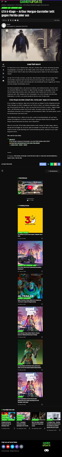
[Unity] (21, 447)
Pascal (8, 24)
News (37, 156)
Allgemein (4, 7)
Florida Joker (24, 156)
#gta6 (12, 143)
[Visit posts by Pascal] (4, 25)
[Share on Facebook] (8, 20)
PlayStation (14, 7)
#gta (16, 143)
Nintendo (26, 232)
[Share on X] (11, 20)
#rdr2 (28, 143)
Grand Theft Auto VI (31, 156)
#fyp (34, 143)
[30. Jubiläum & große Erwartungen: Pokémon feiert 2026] (30, 220)
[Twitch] (17, 447)
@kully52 (12, 139)
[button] (3, 2)
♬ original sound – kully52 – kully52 (18, 145)
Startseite (4, 5)
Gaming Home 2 (11, 5)
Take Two (17, 158)
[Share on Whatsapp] (13, 20)
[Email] (15, 20)
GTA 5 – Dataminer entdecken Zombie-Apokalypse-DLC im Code (22, 424)
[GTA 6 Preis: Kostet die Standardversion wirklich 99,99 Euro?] (30, 253)
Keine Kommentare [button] (53, 171)
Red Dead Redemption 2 (52, 156)
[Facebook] (3, 447)
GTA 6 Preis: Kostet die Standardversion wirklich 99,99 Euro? (29, 268)
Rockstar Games (11, 158)
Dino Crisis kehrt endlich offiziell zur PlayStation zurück (37, 424)
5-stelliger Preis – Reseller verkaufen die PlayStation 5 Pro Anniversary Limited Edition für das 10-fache (53, 425)
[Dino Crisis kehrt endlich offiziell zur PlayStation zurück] (38, 416)
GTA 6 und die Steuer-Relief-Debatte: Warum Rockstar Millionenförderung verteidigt (28, 334)
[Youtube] (8, 447)
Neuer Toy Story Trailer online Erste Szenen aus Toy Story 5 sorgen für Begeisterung (29, 301)
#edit (31, 143)
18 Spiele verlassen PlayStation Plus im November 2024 (6, 424)
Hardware (4, 419)
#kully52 (37, 143)
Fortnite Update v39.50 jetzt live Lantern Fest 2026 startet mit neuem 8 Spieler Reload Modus (29, 367)
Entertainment (27, 298)
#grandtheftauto (21, 143)
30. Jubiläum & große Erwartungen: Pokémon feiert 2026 (30, 235)
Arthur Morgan (17, 156)
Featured (19, 419)
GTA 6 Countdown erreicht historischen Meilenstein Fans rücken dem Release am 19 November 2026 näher (28, 400)
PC (9, 7)
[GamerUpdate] (31, 1)
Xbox (20, 7)
